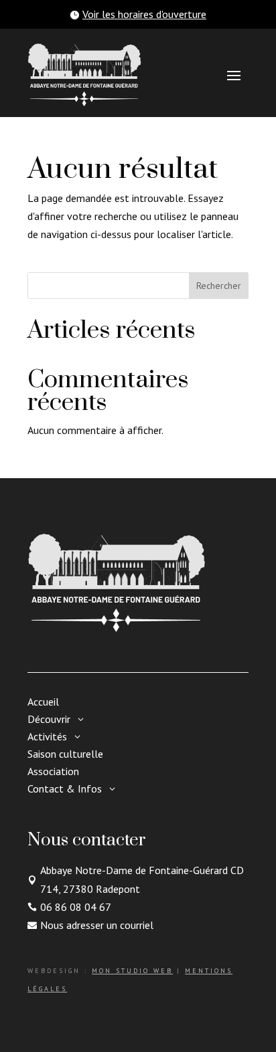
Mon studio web (132, 970)
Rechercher (218, 286)
